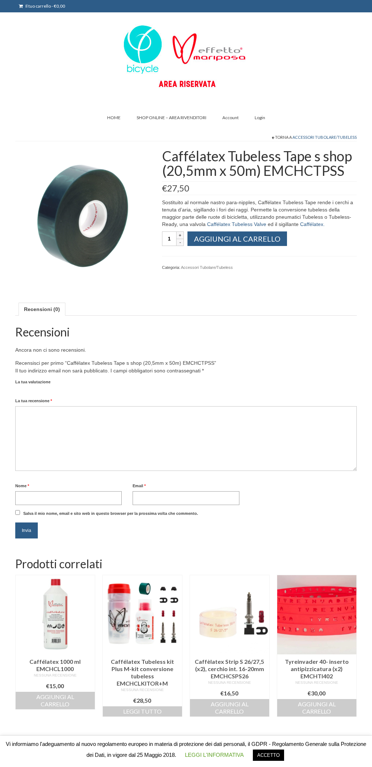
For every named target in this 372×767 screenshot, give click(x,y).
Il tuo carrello (45, 6)
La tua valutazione (32, 382)
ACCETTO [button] (268, 755)
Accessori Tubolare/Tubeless (324, 137)
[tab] (42, 309)
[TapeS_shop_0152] (83, 216)
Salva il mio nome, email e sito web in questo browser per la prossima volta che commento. (110, 513)
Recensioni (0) (42, 309)
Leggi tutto (142, 711)
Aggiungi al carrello (237, 238)
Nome (22, 486)
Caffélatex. (312, 224)
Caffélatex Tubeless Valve (236, 224)
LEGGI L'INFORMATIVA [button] (214, 755)
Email (139, 486)
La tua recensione (33, 401)
